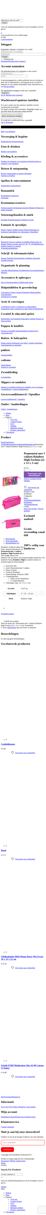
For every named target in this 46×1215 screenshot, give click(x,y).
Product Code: (29, 492)
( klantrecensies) (7, 614)
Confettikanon (8, 744)
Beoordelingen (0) (12, 543)
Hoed (3, 850)
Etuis (33, 444)
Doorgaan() (5, 1161)
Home (3, 442)
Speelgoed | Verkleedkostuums (8, 443)
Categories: (28, 496)
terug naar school (30, 509)
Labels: (26, 507)
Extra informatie (12, 541)
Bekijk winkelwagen (17, 1161)
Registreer (4, 61)
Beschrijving (10, 539)
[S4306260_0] (11, 481)
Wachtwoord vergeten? (17, 61)
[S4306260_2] (11, 523)
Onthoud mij (8, 59)
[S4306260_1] (11, 502)
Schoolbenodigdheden (23, 444)
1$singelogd (11, 628)
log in (3, 95)
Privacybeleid (9, 87)
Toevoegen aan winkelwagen (34, 474)
